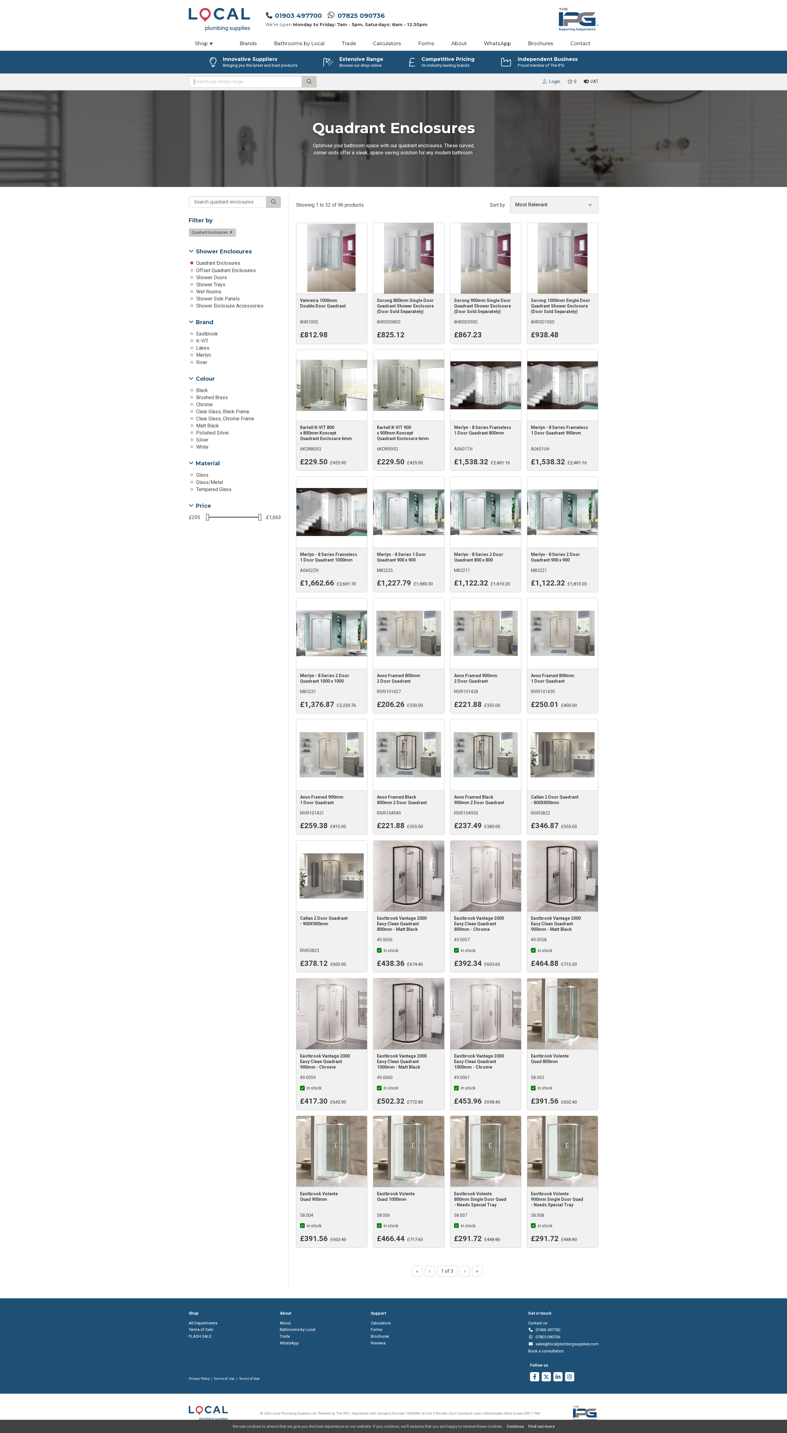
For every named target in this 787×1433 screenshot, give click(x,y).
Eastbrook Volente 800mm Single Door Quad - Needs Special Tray (480, 1199)
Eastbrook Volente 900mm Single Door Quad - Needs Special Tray (557, 1199)
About (459, 43)
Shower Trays (210, 285)
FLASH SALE (200, 1336)
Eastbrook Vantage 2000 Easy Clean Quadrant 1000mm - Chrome (479, 1062)
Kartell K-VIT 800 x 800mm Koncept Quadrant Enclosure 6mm (326, 433)
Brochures (540, 43)
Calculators (387, 43)
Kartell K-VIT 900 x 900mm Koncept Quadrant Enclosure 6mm (403, 433)
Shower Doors (211, 277)
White (201, 447)
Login (553, 81)
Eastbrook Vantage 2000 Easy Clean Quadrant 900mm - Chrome (325, 1062)
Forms (426, 43)
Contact (580, 43)
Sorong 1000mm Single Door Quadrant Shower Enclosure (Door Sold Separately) (560, 306)
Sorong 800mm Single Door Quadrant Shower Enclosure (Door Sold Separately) (405, 306)
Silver (201, 440)
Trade (349, 43)
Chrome (204, 404)
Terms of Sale (201, 1329)
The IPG (342, 1413)
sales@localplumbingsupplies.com (565, 1344)
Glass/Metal (209, 482)
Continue (515, 1426)
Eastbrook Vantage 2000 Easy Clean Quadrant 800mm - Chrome (479, 924)
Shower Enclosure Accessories (229, 306)
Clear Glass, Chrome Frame (224, 419)
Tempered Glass (213, 489)
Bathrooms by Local (299, 43)
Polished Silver (212, 433)
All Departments (203, 1323)
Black (201, 390)
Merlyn (203, 355)
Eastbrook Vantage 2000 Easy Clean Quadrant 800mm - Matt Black (402, 924)
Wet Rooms (208, 292)
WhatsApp (497, 43)
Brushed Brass (211, 397)
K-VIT (201, 341)
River (201, 362)
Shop (204, 43)
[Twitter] (546, 1377)
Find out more (541, 1426)
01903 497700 (298, 15)
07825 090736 (361, 15)
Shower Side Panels (217, 299)
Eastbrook (206, 334)
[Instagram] (569, 1377)
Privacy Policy (199, 1379)
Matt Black (207, 426)
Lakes (202, 348)
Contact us (537, 1323)
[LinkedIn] (558, 1377)
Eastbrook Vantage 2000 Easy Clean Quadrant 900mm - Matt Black (556, 924)
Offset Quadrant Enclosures (225, 270)
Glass (201, 475)
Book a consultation (546, 1351)
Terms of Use (224, 1379)
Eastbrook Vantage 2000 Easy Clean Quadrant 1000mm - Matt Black (402, 1062)
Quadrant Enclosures (210, 232)
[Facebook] (534, 1377)
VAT (594, 81)
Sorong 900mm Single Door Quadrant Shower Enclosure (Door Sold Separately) (482, 306)
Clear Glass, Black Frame (222, 412)
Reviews (378, 1343)
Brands (248, 43)
